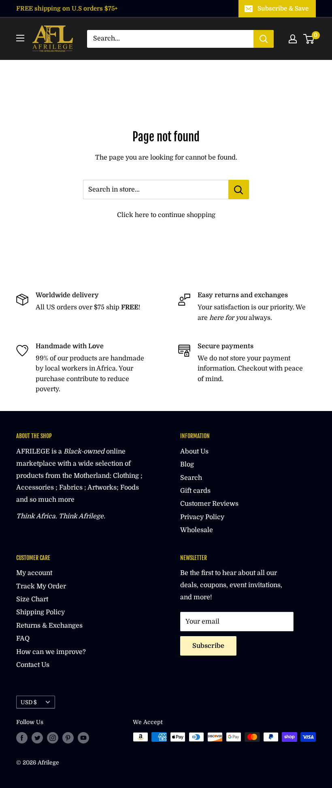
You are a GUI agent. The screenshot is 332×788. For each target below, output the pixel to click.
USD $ (29, 702)
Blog (187, 464)
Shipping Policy (40, 612)
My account (34, 573)
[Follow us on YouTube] (83, 737)
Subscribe (208, 646)
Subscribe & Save (283, 8)
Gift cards (195, 490)
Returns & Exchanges (49, 625)
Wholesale (196, 530)
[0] (309, 39)
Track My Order (41, 586)
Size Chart (32, 599)
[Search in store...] (238, 189)
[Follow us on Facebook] (22, 737)
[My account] (293, 38)
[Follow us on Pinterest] (68, 737)
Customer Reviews (209, 503)
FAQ (23, 638)
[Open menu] (20, 38)
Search (191, 477)
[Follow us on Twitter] (37, 737)
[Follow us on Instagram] (52, 737)
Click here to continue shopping (166, 215)
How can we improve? (51, 652)
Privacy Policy (202, 517)
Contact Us (32, 665)
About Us (194, 451)
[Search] (263, 39)
